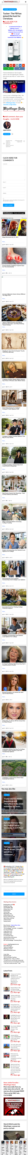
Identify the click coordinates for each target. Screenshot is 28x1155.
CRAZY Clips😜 (14, 868)
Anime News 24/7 (8, 934)
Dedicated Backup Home (10, 950)
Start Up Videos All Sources (10, 937)
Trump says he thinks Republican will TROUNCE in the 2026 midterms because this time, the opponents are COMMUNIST (16, 978)
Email (4, 187)
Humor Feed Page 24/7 (9, 926)
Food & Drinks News (8, 935)
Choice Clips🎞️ (7, 868)
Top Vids (7, 794)
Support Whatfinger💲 (9, 877)
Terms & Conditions (8, 947)
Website (4, 193)
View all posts (6, 134)
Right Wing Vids (7, 955)
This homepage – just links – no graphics (13, 928)
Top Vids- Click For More (10, 9)
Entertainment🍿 (16, 869)
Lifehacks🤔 (20, 872)
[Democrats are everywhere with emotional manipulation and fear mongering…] (7, 1055)
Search (14, 894)
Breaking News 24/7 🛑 (9, 904)
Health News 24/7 (8, 932)
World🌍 (16, 871)
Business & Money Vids (9, 916)
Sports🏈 (11, 871)
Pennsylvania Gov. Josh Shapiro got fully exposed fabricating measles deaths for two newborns (16, 1007)
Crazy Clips (6, 954)
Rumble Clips (19, 866)
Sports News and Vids (9, 918)
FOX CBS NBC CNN (8, 907)
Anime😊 (7, 875)
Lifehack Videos (7, 919)
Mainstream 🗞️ (7, 872)
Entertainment (7, 910)
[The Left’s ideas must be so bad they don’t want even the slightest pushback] (7, 1046)
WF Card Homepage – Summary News (13, 940)
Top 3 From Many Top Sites (10, 957)
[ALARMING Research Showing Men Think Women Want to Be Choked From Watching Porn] (7, 1016)
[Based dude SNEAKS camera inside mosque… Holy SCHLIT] (7, 1027)
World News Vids (8, 913)
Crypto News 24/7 (8, 931)
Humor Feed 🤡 (7, 874)
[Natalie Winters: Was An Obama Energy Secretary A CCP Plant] (14, 826)
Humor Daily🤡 (15, 874)
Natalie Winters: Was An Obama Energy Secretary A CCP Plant (16, 989)
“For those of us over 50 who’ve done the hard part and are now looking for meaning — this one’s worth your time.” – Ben (14, 962)
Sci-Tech (20, 871)
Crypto (6, 871)
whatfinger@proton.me (11, 944)
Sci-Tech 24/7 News (8, 929)
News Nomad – (12, 925)
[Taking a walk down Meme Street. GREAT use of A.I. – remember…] (14, 851)
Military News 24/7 (8, 909)
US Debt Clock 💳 (18, 875)
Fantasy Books (7, 921)
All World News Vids (8, 915)
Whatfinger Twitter (8, 948)
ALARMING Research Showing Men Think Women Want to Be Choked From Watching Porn (16, 1018)
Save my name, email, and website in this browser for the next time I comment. (13, 200)
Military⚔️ (9, 869)
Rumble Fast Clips (8, 906)
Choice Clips (7, 912)
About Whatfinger (8, 945)
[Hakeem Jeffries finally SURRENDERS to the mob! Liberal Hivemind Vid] (7, 1036)
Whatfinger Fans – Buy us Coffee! (11, 958)
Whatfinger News (11, 102)
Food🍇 (12, 875)
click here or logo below (9, 104)
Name (4, 182)
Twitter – (13, 872)
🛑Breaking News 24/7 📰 (10, 866)
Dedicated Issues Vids (9, 938)
